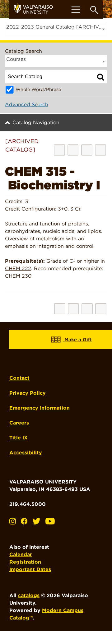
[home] (35, 9)
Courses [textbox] (16, 59)
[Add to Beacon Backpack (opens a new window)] (59, 150)
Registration (25, 562)
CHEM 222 (18, 268)
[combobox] (56, 29)
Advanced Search (26, 104)
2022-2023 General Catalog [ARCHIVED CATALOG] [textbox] (56, 27)
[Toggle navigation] (75, 10)
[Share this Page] (73, 149)
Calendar (20, 554)
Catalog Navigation (35, 122)
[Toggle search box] (94, 10)
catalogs (29, 595)
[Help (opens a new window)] (100, 150)
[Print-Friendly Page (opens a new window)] (86, 150)
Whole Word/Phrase (38, 89)
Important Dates (30, 569)
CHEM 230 (18, 276)
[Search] (100, 77)
